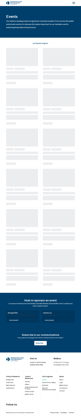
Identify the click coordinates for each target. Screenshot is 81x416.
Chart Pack (9, 382)
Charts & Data (29, 391)
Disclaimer (63, 412)
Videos (27, 384)
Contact (62, 391)
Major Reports (10, 385)
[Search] (69, 3)
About (61, 380)
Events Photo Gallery (49, 382)
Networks (45, 385)
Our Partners (63, 388)
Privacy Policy (54, 412)
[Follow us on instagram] (74, 405)
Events (44, 380)
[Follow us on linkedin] (70, 405)
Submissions (10, 388)
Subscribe (39, 343)
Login (61, 382)
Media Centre (29, 394)
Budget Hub (10, 380)
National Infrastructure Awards (49, 388)
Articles (27, 381)
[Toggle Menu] (73, 2)
